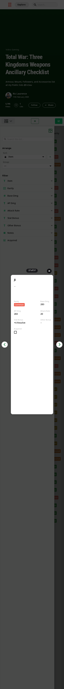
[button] (5, 344)
